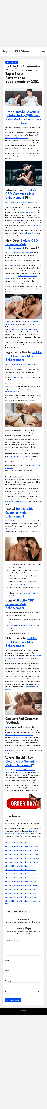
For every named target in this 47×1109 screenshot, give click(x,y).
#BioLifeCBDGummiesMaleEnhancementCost (20, 870)
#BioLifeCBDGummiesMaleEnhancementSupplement (22, 858)
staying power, (16, 220)
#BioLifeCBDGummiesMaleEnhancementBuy (20, 866)
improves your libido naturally (18, 501)
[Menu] (43, 51)
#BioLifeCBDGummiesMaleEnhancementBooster (21, 850)
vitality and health (29, 212)
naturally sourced (18, 377)
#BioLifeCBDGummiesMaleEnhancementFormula (21, 846)
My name (8, 727)
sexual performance (34, 225)
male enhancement (29, 204)
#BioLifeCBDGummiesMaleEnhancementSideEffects (22, 889)
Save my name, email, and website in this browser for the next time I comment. (22, 993)
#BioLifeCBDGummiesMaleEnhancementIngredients (22, 874)
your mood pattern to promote (20, 456)
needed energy (16, 265)
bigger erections (13, 391)
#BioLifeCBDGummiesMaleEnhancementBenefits (21, 862)
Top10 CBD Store (16, 51)
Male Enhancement (11, 62)
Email (7, 970)
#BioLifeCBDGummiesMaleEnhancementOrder (21, 878)
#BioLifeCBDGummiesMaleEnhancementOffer (20, 893)
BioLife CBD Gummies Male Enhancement (21, 194)
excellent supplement (30, 233)
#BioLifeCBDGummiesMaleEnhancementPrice (20, 881)
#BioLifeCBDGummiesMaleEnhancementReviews (21, 854)
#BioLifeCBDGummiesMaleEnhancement (19, 842)
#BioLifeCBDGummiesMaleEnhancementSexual (21, 897)
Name (7, 960)
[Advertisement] (23, 23)
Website (8, 981)
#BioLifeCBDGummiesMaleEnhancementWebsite (21, 885)
